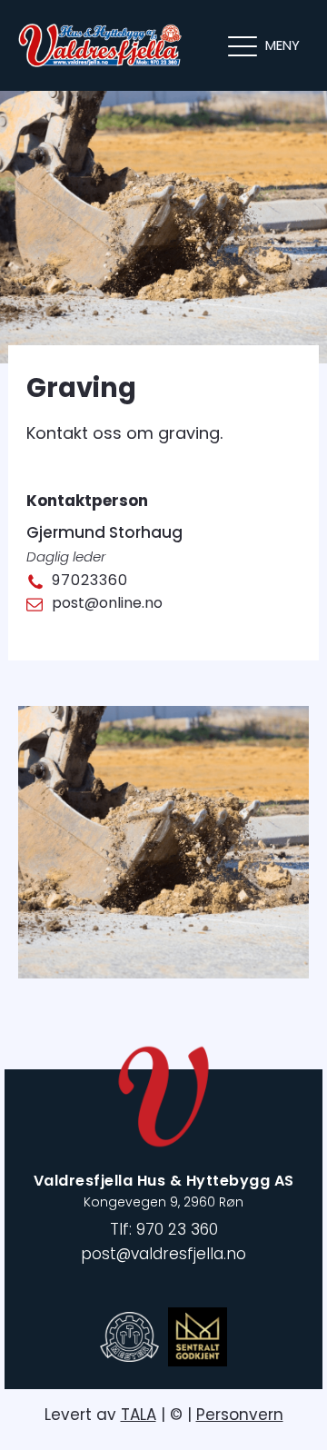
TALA (138, 1414)
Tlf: (164, 1229)
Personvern (239, 1414)
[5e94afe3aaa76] (163, 972)
